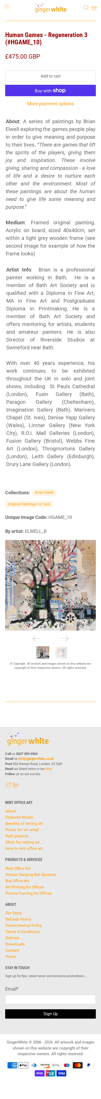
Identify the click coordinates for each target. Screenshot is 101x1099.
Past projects (16, 836)
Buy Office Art (17, 881)
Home (10, 956)
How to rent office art (23, 848)
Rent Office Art (18, 868)
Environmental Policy (23, 925)
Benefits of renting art (24, 823)
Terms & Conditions (22, 931)
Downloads (15, 944)
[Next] (65, 638)
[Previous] (36, 638)
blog (49, 769)
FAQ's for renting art (22, 842)
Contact (12, 950)
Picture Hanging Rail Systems (30, 874)
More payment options (50, 103)
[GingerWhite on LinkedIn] (15, 786)
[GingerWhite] (50, 7)
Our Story (13, 913)
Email (12, 989)
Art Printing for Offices (24, 887)
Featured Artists (19, 817)
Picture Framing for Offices (28, 893)
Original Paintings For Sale (29, 504)
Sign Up (51, 1013)
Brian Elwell (44, 492)
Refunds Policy (18, 919)
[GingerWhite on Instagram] (8, 786)
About (10, 811)
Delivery (12, 938)
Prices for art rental (22, 829)
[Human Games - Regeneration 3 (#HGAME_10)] (50, 585)
